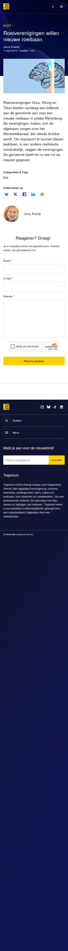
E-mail (8, 278)
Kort (6, 177)
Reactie (8, 296)
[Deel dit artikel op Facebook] (24, 194)
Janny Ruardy (33, 213)
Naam (7, 261)
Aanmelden (56, 460)
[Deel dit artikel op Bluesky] (6, 194)
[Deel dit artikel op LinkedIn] (33, 194)
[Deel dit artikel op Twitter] (15, 194)
